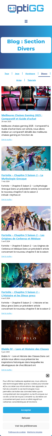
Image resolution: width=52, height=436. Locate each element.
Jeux (17, 73)
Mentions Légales (34, 432)
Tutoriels (32, 80)
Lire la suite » (6, 139)
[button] (47, 375)
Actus (19, 80)
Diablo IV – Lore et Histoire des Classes (25, 349)
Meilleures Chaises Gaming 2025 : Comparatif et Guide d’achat (21, 116)
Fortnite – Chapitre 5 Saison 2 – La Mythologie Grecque (22, 176)
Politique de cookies (17, 432)
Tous (7, 73)
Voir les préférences (26, 425)
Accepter (26, 410)
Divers (44, 73)
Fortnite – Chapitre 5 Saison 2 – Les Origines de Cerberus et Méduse (22, 236)
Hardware (30, 73)
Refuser (26, 417)
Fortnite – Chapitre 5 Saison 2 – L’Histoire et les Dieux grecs (20, 293)
